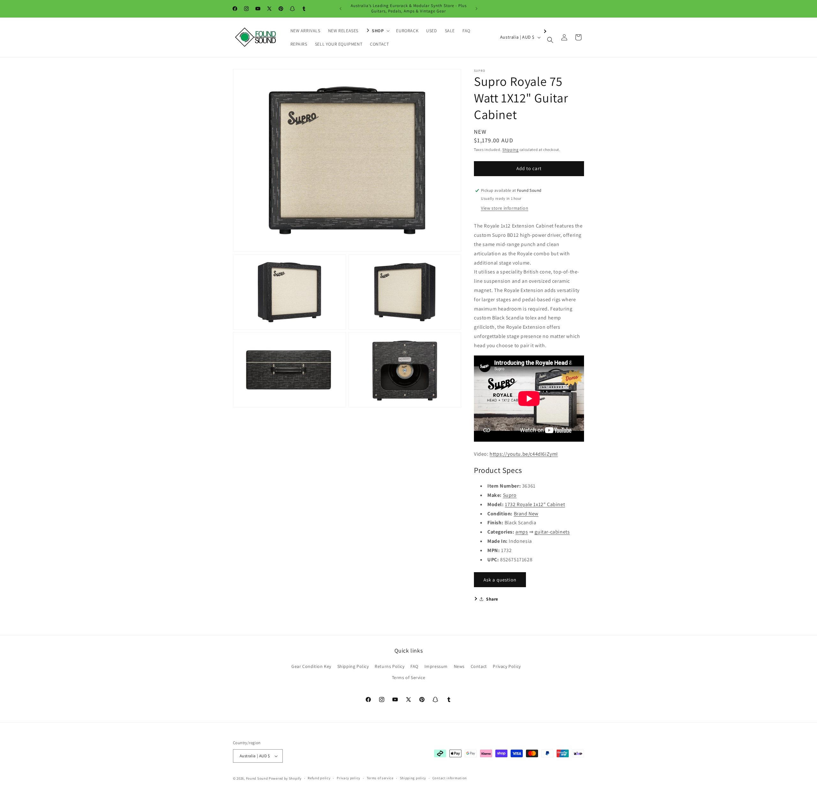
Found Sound (257, 778)
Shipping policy (413, 778)
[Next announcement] (476, 9)
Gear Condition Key (311, 666)
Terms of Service (408, 677)
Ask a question (499, 580)
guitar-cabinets (552, 531)
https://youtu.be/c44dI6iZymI (524, 454)
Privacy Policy (507, 666)
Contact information (449, 778)
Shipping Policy (353, 666)
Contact (479, 666)
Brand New (526, 513)
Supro (510, 495)
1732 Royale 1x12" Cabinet (535, 504)
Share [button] (492, 599)
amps (521, 531)
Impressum (436, 666)
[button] (377, 30)
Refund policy (319, 778)
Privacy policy (348, 778)
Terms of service (380, 778)
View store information (504, 208)
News (459, 666)
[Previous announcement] (341, 9)
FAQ (414, 666)
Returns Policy (389, 666)
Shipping (510, 149)
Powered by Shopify (285, 778)
